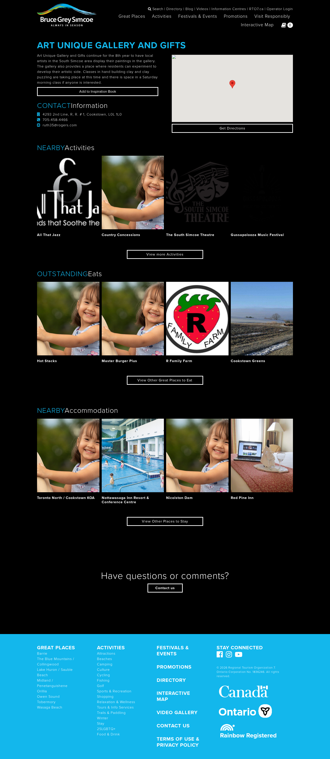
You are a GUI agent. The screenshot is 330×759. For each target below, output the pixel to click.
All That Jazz (49, 235)
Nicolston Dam (179, 498)
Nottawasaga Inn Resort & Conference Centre (125, 500)
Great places (56, 648)
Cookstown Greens (248, 361)
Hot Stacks (47, 361)
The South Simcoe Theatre (190, 235)
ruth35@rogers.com (60, 125)
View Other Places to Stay (165, 521)
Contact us (165, 588)
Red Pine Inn (242, 498)
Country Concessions (121, 235)
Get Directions (232, 128)
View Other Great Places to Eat (164, 380)
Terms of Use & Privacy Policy (178, 742)
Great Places (132, 16)
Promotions (236, 16)
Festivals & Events (197, 16)
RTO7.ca (256, 9)
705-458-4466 (55, 120)
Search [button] (157, 9)
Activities (162, 16)
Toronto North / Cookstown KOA (66, 498)
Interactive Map (257, 25)
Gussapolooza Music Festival (257, 235)
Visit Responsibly (272, 16)
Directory (174, 9)
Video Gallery (177, 712)
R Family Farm (179, 361)
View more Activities (164, 254)
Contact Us (173, 726)
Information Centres (228, 9)
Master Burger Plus (119, 361)
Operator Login (280, 9)
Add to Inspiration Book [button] (97, 91)
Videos (202, 9)
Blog (189, 9)
